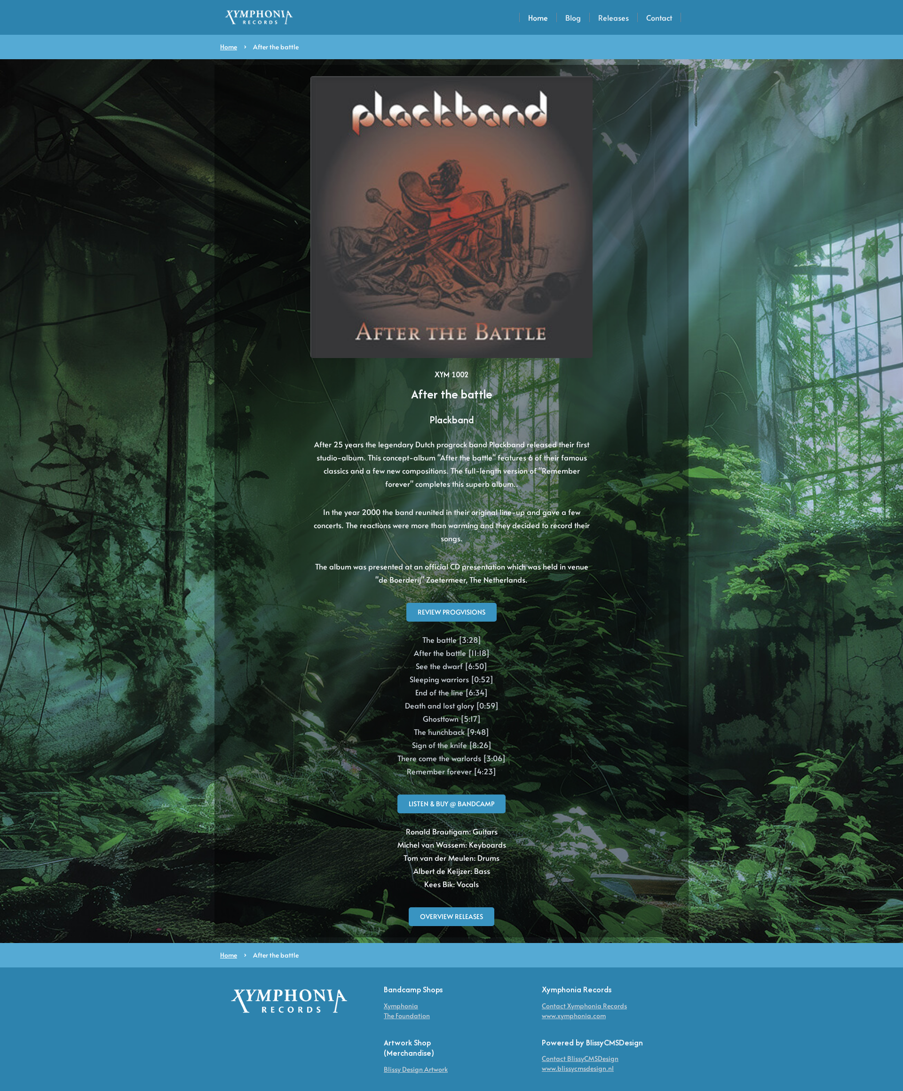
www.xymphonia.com (574, 1015)
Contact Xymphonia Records (584, 1005)
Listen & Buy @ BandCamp (451, 803)
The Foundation (407, 1015)
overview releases (451, 916)
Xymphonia (401, 1005)
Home (538, 17)
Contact (659, 17)
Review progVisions (451, 612)
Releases (613, 17)
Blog (573, 17)
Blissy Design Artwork (416, 1069)
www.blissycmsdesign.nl (578, 1068)
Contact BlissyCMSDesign (580, 1058)
